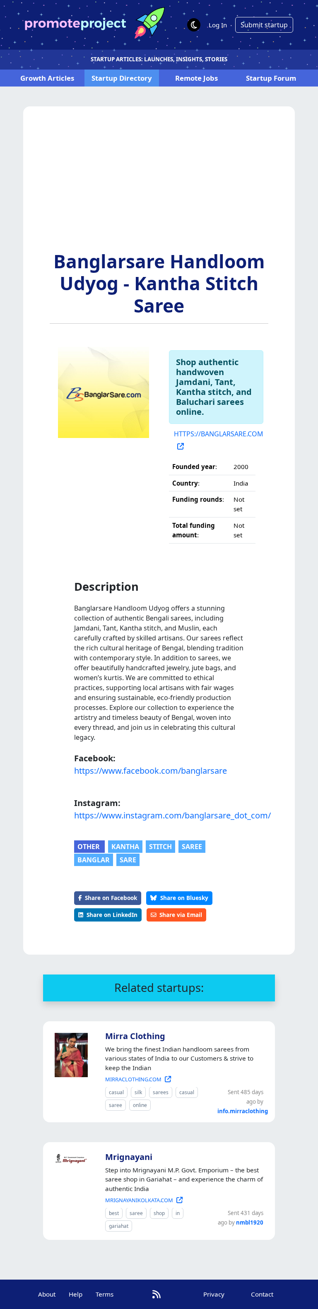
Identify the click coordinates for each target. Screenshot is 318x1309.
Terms (104, 1294)
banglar (93, 859)
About (46, 1294)
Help (75, 1294)
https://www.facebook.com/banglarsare (150, 770)
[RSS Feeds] (156, 1294)
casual (116, 1092)
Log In (218, 25)
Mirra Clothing (135, 1036)
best (114, 1213)
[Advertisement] (159, 188)
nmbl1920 (249, 1222)
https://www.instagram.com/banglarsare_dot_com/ (159, 815)
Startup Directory (122, 78)
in (178, 1213)
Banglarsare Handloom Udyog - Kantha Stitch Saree (159, 283)
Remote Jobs (196, 78)
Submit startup (264, 24)
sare (128, 859)
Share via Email (180, 915)
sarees (161, 1092)
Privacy (213, 1294)
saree (192, 846)
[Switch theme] (193, 24)
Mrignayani (128, 1156)
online (140, 1105)
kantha (125, 846)
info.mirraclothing (242, 1111)
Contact (262, 1294)
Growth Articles (47, 78)
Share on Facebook (111, 898)
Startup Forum (271, 78)
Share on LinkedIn (112, 915)
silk (138, 1092)
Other (89, 846)
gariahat (118, 1226)
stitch (160, 846)
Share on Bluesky (184, 898)
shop (159, 1213)
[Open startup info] (69, 1053)
